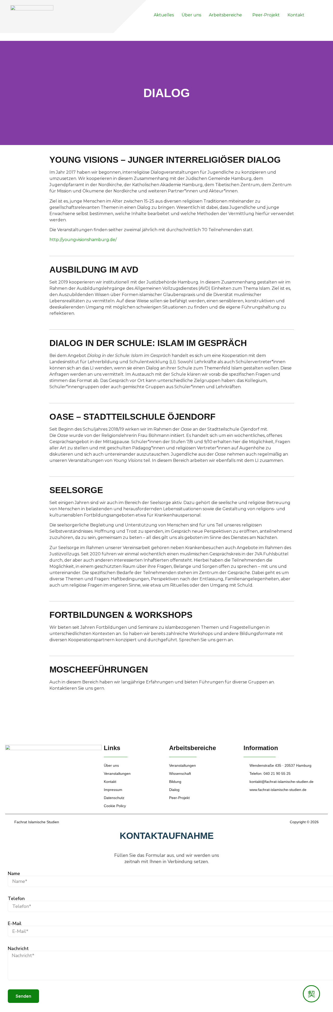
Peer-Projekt (266, 14)
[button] (226, 15)
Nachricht (18, 948)
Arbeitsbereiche (225, 14)
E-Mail (15, 923)
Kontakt (295, 14)
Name (14, 873)
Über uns (191, 14)
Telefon (16, 898)
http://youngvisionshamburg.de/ (83, 239)
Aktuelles (164, 14)
